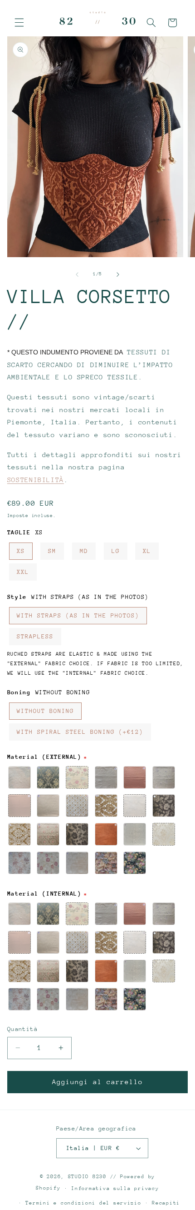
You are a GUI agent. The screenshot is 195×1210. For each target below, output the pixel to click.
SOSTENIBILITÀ (35, 479)
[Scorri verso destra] (118, 274)
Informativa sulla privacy (115, 1188)
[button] (19, 22)
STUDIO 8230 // (92, 1177)
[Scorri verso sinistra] (77, 274)
